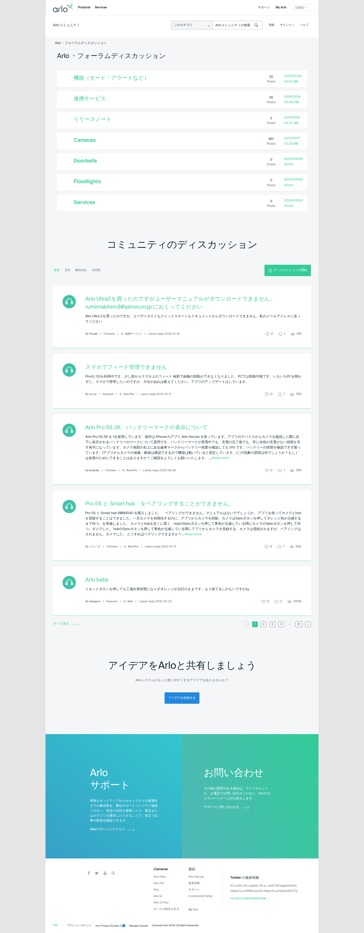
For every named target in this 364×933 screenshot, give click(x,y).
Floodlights (87, 181)
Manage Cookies (138, 926)
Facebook (88, 873)
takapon (94, 601)
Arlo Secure (196, 876)
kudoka (94, 470)
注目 (67, 270)
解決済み (81, 270)
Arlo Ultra (160, 876)
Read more (220, 458)
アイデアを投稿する (182, 698)
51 (298, 624)
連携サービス (90, 98)
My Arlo (281, 7)
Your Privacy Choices (107, 926)
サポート (264, 7)
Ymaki (93, 333)
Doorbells (85, 161)
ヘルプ (304, 25)
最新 (57, 270)
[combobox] (237, 25)
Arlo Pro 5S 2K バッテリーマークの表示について (146, 427)
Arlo (130, 601)
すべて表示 (61, 623)
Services (101, 7)
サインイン (287, 25)
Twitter (96, 873)
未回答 (96, 270)
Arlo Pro (129, 394)
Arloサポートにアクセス (107, 829)
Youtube (105, 873)
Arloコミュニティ (66, 25)
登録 (271, 25)
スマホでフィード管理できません (126, 367)
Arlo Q (158, 896)
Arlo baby (96, 580)
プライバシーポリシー (79, 925)
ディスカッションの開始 (290, 270)
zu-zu (92, 394)
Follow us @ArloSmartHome (248, 899)
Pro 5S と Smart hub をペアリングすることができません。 (159, 504)
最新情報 (194, 883)
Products (84, 7)
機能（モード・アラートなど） (111, 78)
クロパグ (95, 546)
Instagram (113, 873)
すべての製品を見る (166, 909)
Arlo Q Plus (161, 902)
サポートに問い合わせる (221, 807)
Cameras (85, 140)
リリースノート (93, 119)
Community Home (200, 896)
